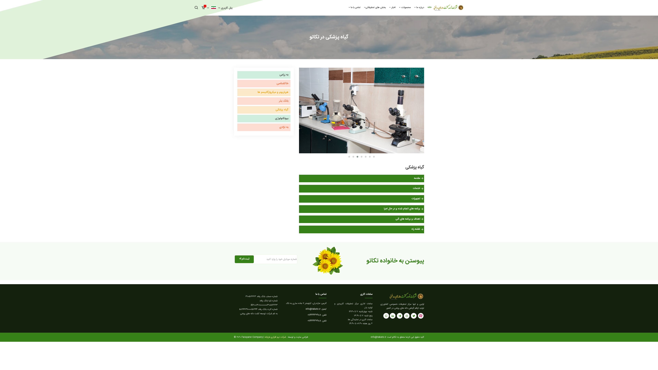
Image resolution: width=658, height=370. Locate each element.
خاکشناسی (282, 83)
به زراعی (283, 74)
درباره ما (420, 7)
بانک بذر (283, 101)
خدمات (416, 188)
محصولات (405, 7)
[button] (349, 156)
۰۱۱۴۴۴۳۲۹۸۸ (314, 315)
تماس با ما (355, 7)
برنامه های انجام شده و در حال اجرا (402, 209)
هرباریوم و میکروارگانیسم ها (273, 92)
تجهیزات (416, 198)
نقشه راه (415, 229)
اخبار (393, 7)
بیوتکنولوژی (281, 118)
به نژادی (283, 127)
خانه (429, 7)
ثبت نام (245, 259)
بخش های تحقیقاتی (375, 7)
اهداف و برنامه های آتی (407, 219)
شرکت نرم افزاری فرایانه (286, 337)
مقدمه (417, 178)
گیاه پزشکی (282, 109)
